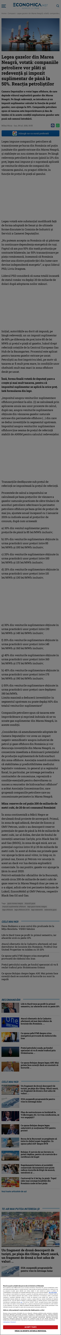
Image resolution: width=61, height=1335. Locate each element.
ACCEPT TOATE (30, 1327)
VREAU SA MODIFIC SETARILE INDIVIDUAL (30, 1331)
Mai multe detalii (53, 1292)
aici (21, 1302)
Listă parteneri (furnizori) (9, 1322)
